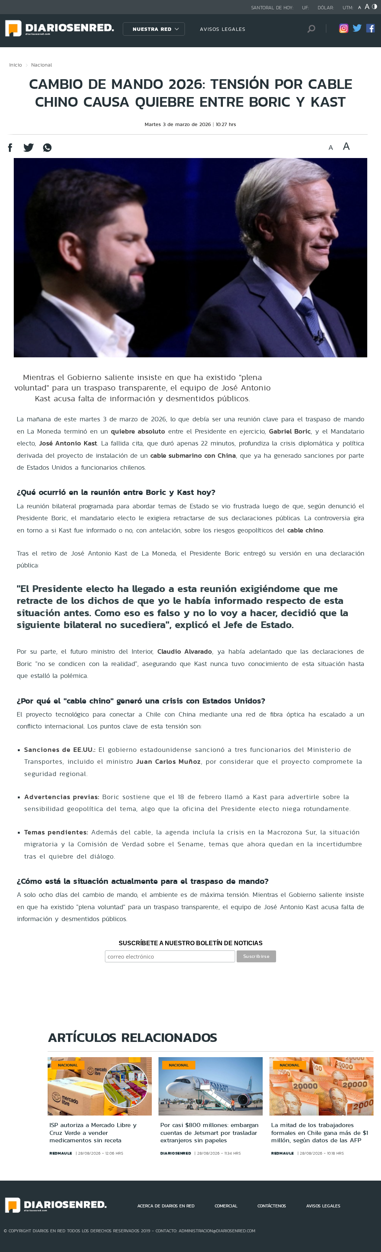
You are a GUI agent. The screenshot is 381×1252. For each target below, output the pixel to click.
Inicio (15, 64)
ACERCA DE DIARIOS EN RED (166, 1206)
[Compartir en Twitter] (28, 151)
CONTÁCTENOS (271, 1206)
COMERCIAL (226, 1206)
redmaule (60, 1153)
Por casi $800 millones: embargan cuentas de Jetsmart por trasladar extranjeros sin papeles (209, 1132)
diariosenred (175, 1153)
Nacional (41, 64)
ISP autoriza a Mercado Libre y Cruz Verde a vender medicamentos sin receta (93, 1132)
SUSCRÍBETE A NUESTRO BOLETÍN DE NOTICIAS (191, 943)
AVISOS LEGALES (223, 29)
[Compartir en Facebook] (10, 151)
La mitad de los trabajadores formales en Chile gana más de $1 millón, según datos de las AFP (319, 1132)
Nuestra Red (152, 29)
